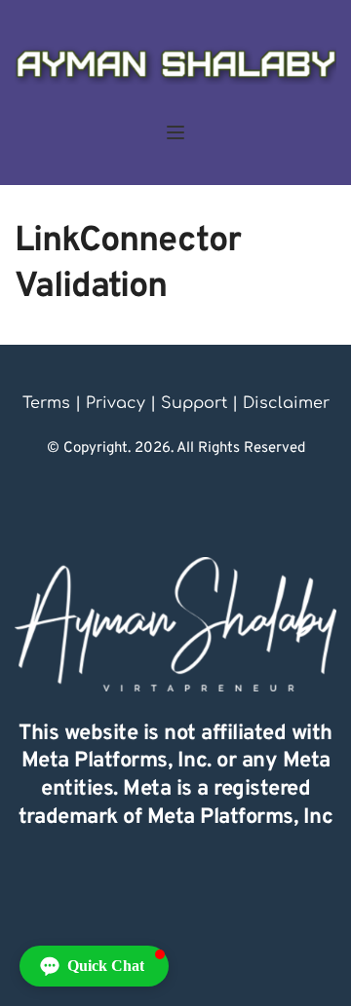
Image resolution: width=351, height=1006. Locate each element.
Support (194, 403)
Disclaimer (286, 403)
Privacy (115, 403)
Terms (46, 403)
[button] (175, 132)
